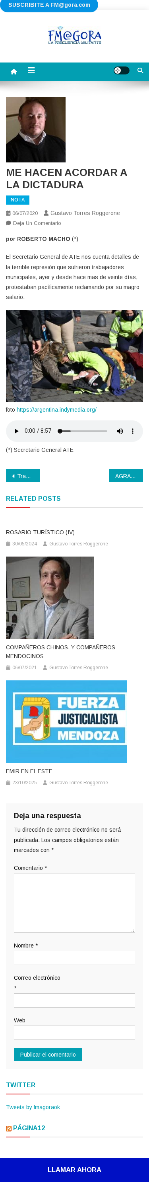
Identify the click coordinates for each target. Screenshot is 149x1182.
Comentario (30, 868)
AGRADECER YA (129, 476)
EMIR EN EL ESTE (29, 771)
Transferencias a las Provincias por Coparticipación (28, 476)
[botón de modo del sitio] (122, 70)
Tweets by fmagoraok (33, 1107)
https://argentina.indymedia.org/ (57, 409)
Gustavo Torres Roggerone (85, 213)
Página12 (29, 1128)
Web (19, 1020)
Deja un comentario (37, 223)
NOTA (18, 200)
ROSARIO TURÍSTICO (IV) (40, 532)
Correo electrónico (37, 983)
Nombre (26, 945)
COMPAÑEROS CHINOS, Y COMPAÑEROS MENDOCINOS (60, 651)
